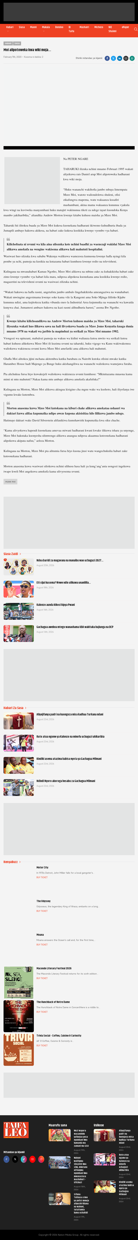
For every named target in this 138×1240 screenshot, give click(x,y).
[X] (113, 58)
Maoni (33, 27)
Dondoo (59, 27)
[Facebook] (107, 58)
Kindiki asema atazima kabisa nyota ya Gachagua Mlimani (126, 1188)
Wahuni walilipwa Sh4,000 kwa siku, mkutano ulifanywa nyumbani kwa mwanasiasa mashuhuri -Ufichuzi (80, 1170)
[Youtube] (32, 1159)
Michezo (98, 27)
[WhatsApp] (132, 58)
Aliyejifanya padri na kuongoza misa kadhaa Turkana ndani (126, 1136)
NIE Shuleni (112, 29)
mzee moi (10, 481)
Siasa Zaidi (11, 554)
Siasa (22, 27)
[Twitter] (15, 1159)
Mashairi (84, 27)
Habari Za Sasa (13, 708)
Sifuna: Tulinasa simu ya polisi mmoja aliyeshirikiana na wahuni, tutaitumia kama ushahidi (81, 1203)
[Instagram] (41, 1159)
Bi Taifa (71, 29)
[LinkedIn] (119, 58)
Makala (46, 27)
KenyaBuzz (11, 862)
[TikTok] (23, 1159)
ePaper (125, 27)
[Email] (125, 58)
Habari (9, 27)
